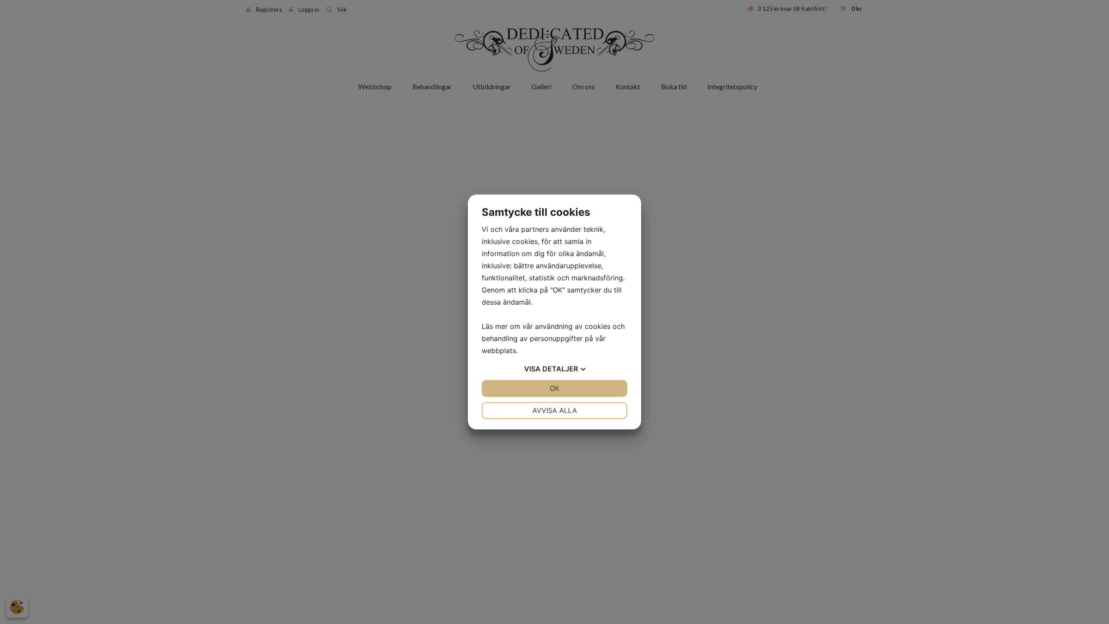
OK (554, 388)
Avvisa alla (554, 410)
